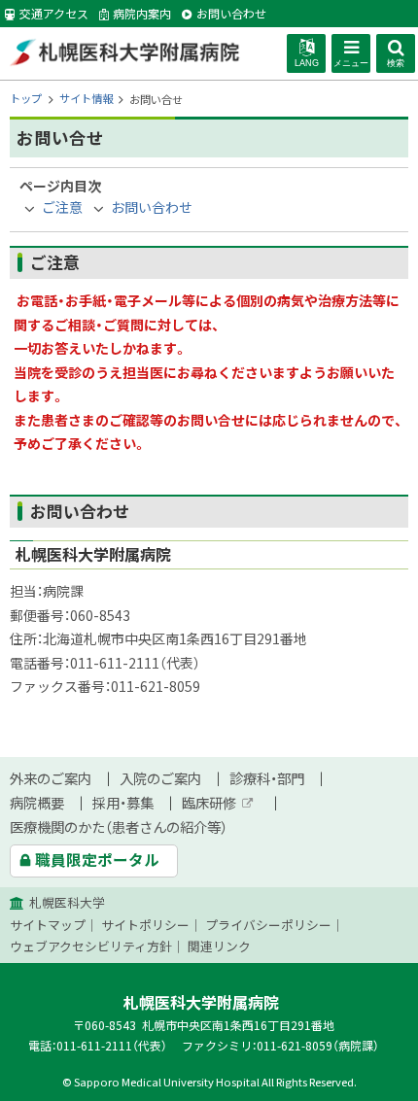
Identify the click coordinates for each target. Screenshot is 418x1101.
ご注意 (62, 207)
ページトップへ (379, 1090)
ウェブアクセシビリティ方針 (91, 946)
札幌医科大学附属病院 (124, 52)
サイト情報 (86, 98)
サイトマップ (48, 924)
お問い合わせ (151, 207)
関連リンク (219, 946)
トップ (26, 98)
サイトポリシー (145, 924)
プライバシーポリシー (268, 924)
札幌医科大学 (67, 902)
